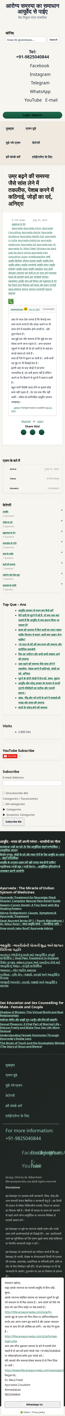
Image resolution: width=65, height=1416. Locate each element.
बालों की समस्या (9, 564)
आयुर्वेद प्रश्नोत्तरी (28, 264)
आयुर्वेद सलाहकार (35, 269)
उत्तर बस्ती (48, 269)
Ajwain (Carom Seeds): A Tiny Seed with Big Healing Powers (29, 906)
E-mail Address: (13, 777)
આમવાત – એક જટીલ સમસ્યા (18, 970)
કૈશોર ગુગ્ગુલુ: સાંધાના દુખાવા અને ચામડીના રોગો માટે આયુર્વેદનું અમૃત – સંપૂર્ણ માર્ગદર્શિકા (30, 964)
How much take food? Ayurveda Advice (26, 928)
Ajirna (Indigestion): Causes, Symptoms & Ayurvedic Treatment (28, 914)
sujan (24, 256)
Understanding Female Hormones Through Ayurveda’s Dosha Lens (29, 1037)
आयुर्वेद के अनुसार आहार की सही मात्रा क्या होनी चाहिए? (28, 862)
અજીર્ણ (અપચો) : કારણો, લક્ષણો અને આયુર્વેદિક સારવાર (28, 984)
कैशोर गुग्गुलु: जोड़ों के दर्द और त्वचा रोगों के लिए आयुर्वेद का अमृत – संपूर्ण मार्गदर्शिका (32, 856)
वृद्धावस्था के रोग (18, 224)
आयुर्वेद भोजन (43, 264)
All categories (15, 804)
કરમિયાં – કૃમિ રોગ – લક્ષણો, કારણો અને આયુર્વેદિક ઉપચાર (30, 976)
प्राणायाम (52, 273)
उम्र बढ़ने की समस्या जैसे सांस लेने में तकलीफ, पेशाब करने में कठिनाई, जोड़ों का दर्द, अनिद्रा (39, 668)
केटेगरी (36, 142)
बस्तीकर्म (37, 277)
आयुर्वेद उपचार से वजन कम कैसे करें (35, 610)
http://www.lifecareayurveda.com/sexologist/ (34, 1370)
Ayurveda (17, 228)
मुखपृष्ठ (10, 128)
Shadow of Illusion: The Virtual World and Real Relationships (31, 1014)
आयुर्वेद (39, 260)
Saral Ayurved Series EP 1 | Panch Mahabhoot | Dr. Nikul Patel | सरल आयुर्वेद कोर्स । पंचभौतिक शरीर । (32, 922)
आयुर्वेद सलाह (22, 269)
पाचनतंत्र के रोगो (9, 543)
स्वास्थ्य (25, 289)
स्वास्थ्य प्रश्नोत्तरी (37, 289)
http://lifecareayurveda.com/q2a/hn (28, 1312)
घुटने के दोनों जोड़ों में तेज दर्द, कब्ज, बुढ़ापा (39, 678)
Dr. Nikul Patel (28, 248)
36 (26, 309)
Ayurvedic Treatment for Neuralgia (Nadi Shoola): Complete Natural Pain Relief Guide (30, 899)
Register (26, 421)
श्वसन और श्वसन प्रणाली (45, 285)
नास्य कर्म (44, 273)
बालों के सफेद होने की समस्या (32, 707)
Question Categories (20, 815)
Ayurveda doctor (31, 232)
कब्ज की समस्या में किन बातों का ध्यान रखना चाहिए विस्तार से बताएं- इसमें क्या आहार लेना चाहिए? (40, 634)
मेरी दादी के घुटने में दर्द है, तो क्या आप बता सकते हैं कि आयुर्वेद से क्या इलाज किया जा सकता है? (38, 620)
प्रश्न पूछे (31, 128)
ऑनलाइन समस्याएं (16, 273)
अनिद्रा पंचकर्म (29, 260)
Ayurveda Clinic (32, 228)
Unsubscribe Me (16, 793)
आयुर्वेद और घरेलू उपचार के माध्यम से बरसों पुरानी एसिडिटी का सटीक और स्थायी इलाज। (39, 688)
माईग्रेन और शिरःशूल (11, 574)
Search (54, 39)
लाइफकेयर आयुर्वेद (16, 281)
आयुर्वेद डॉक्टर (14, 264)
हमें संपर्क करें (13, 157)
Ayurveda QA (28, 244)
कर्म (26, 273)
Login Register (32, 115)
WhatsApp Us (34, 1404)
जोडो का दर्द (7, 522)
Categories (13, 809)
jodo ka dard (15, 252)
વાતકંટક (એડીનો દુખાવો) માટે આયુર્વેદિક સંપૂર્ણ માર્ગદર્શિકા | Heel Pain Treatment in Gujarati (29, 956)
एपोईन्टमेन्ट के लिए (42, 157)
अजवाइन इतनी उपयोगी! (12, 871)
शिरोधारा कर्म (28, 285)
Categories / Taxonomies (20, 799)
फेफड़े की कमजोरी (16, 277)
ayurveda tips (45, 244)
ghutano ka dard (46, 248)
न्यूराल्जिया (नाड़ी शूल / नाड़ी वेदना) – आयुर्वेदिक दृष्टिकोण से (30, 866)
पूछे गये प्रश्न (13, 142)
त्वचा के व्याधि (8, 553)
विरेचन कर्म (37, 281)
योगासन (45, 277)
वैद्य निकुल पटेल (15, 285)
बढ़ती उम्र (28, 277)
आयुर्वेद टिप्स (48, 260)
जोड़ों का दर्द (33, 273)
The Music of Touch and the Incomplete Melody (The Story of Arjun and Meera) (32, 1044)
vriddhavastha (36, 256)
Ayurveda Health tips (32, 236)
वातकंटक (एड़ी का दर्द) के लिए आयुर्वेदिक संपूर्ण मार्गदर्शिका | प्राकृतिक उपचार (30, 848)
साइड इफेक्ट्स (14, 289)
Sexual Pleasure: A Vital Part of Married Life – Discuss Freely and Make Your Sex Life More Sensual (30, 1027)
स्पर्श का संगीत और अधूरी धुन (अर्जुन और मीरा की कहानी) (29, 1020)
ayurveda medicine (29, 240)
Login (40, 421)
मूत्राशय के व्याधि (9, 585)
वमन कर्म (28, 281)
